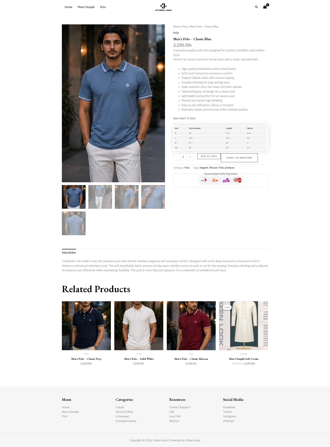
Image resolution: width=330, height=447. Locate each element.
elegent (204, 167)
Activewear (122, 416)
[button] (256, 7)
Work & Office (124, 412)
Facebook (229, 407)
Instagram (229, 416)
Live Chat (175, 416)
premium (229, 167)
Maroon (213, 167)
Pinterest (228, 421)
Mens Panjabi (86, 7)
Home (68, 7)
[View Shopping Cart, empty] (265, 7)
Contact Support (179, 407)
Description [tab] (69, 252)
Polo (103, 7)
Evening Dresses (126, 421)
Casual (120, 407)
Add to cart (209, 156)
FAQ (171, 412)
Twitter (227, 412)
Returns (174, 421)
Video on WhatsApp (239, 158)
